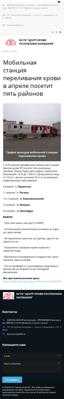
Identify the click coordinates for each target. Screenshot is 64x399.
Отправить (12, 380)
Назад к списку (9, 50)
